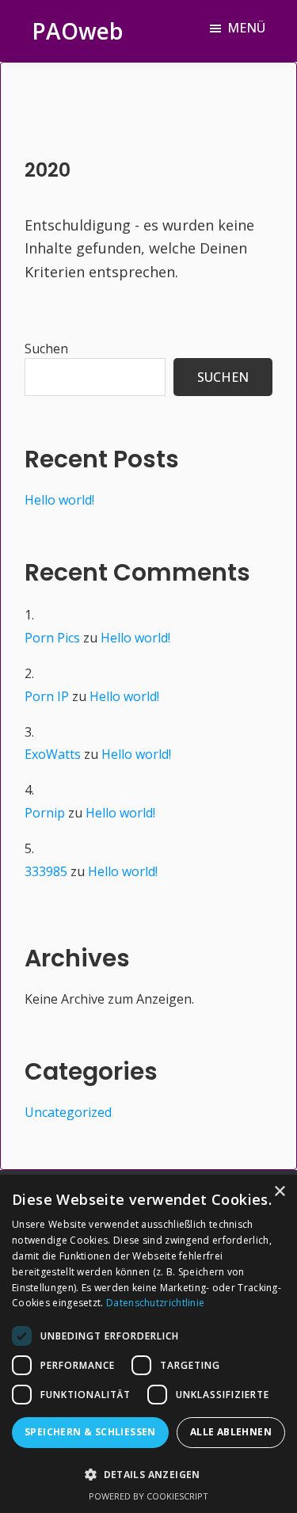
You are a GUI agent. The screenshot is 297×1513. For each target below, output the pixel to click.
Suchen (46, 348)
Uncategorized (68, 1112)
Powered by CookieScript (148, 1496)
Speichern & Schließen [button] (90, 1432)
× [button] (279, 1192)
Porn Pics (52, 637)
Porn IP (47, 696)
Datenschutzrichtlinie (155, 1302)
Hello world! (59, 500)
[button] (148, 1474)
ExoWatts (53, 754)
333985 (46, 871)
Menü (246, 27)
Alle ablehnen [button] (231, 1432)
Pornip (45, 812)
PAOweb (77, 31)
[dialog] (148, 1344)
